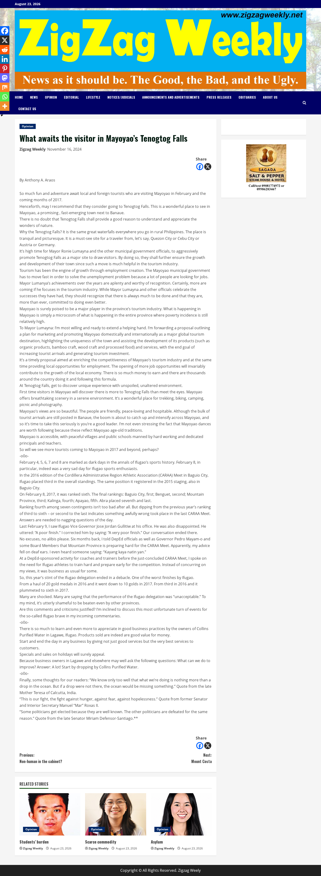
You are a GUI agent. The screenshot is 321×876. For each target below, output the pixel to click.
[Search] (304, 102)
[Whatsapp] (4, 96)
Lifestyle (93, 97)
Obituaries (247, 97)
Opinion (51, 97)
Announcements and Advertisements (171, 97)
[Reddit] (4, 49)
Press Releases (219, 97)
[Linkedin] (4, 59)
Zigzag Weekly (33, 149)
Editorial (71, 97)
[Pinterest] (4, 68)
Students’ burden (34, 842)
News (34, 97)
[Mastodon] (4, 78)
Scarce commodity (100, 842)
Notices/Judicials (121, 97)
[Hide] (2, 115)
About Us (270, 97)
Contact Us (27, 108)
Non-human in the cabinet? (41, 758)
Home (19, 97)
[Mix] (4, 87)
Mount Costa (201, 758)
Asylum (157, 842)
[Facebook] (199, 166)
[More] (4, 106)
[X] (207, 166)
